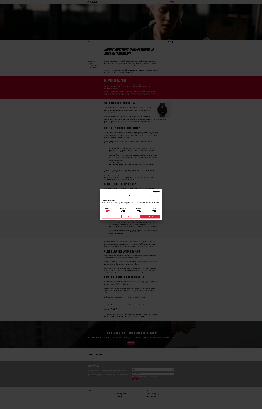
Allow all (151, 216)
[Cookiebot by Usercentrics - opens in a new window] (154, 191)
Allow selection (131, 216)
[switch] (123, 211)
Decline (111, 216)
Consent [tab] (110, 195)
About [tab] (151, 195)
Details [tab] (131, 195)
